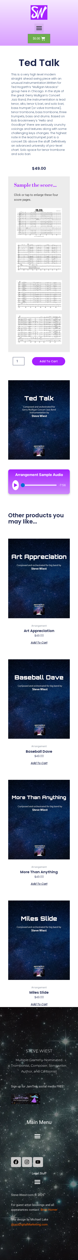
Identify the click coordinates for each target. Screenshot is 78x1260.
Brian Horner (49, 1210)
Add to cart (49, 361)
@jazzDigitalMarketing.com (29, 1224)
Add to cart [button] (39, 642)
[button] (39, 28)
